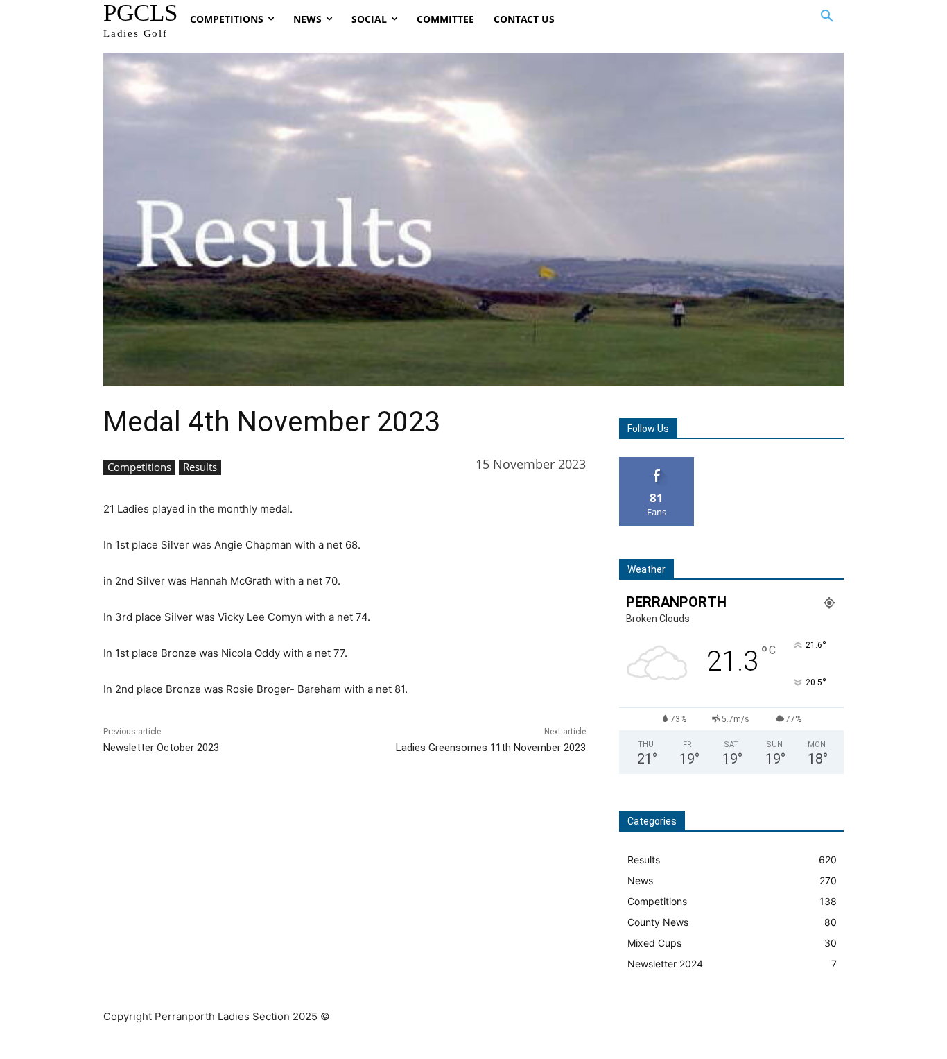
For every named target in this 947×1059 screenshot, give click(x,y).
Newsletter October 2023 (161, 747)
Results (200, 467)
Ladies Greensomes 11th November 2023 (491, 747)
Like (657, 462)
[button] (827, 16)
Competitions (139, 467)
